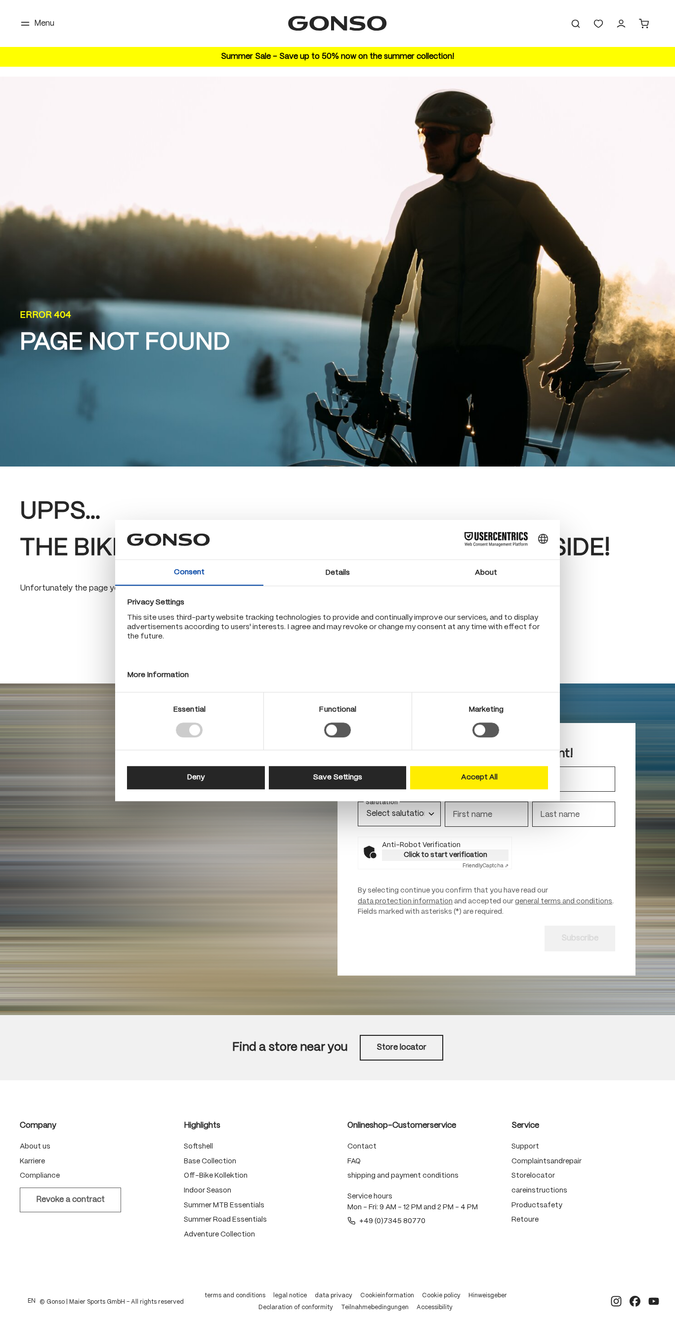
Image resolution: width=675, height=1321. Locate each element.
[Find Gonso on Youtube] (653, 1301)
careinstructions (539, 1190)
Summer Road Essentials (225, 1219)
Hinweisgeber (487, 1295)
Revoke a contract (70, 1199)
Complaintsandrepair (546, 1161)
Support (525, 1146)
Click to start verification (445, 855)
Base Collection (210, 1161)
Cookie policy (441, 1295)
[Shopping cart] (644, 24)
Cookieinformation (387, 1295)
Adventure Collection (219, 1234)
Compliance (40, 1175)
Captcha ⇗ (485, 865)
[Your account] (621, 24)
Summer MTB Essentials (224, 1205)
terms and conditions (235, 1295)
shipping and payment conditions (403, 1175)
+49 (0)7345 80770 (392, 1221)
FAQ (354, 1161)
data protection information (405, 901)
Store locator (401, 1047)
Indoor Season (207, 1190)
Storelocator (533, 1175)
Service (525, 1125)
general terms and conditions (563, 901)
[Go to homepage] (337, 23)
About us (35, 1146)
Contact (362, 1146)
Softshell (198, 1146)
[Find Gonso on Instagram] (616, 1301)
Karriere (32, 1161)
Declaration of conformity (295, 1307)
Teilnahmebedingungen (375, 1307)
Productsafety (536, 1205)
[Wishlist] (598, 24)
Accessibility (435, 1307)
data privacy (333, 1295)
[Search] (575, 24)
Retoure (525, 1219)
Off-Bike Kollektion (216, 1175)
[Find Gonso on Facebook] (635, 1301)
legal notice (290, 1295)
